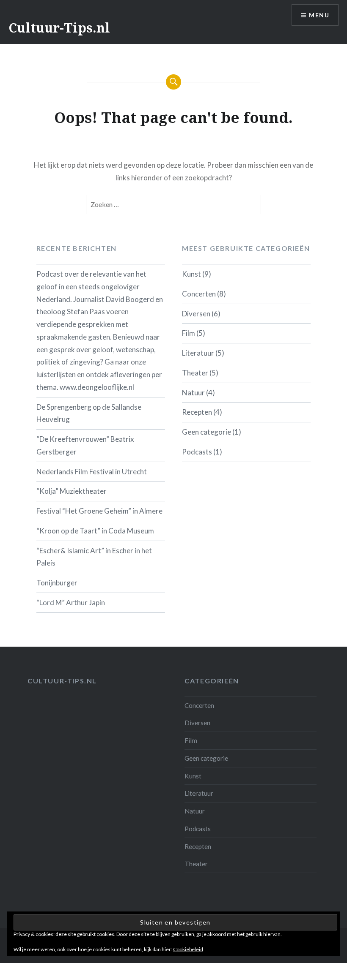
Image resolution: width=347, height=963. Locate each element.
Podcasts (197, 451)
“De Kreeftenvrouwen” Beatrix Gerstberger (85, 445)
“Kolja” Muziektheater (71, 491)
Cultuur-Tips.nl (59, 27)
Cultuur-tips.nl (62, 681)
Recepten (197, 412)
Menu (319, 15)
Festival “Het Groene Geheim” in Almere (99, 510)
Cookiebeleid (188, 949)
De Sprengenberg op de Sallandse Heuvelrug (88, 413)
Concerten (199, 293)
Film (188, 333)
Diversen (196, 313)
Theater (195, 372)
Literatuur (198, 352)
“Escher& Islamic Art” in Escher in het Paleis (94, 557)
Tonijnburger (56, 582)
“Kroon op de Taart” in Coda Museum (95, 530)
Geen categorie (206, 431)
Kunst (191, 273)
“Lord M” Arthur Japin (70, 602)
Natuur (193, 392)
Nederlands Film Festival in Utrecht (91, 471)
